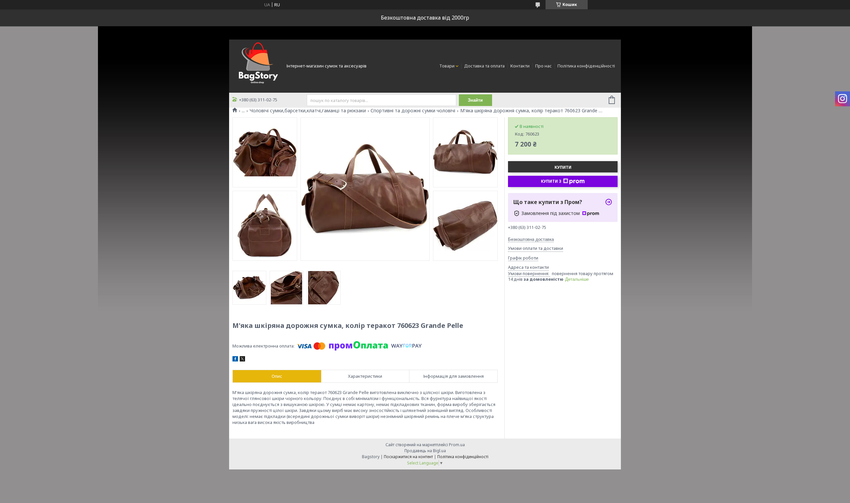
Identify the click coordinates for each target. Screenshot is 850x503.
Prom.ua (457, 445)
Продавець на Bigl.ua (425, 450)
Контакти (520, 66)
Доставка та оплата (484, 66)
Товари (447, 66)
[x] (242, 360)
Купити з (551, 181)
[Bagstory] (257, 65)
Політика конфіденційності (586, 66)
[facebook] (235, 360)
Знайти (475, 100)
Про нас (543, 66)
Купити (562, 167)
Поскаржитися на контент (408, 456)
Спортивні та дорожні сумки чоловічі (413, 111)
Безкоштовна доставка (531, 239)
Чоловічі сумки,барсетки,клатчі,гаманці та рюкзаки (308, 111)
